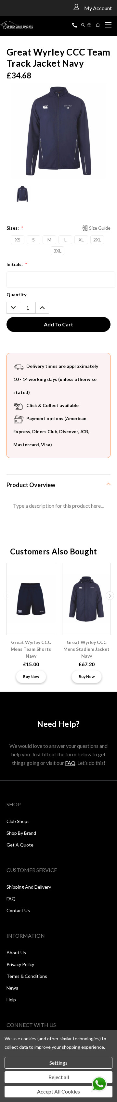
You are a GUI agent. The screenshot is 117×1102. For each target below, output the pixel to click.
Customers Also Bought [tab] (53, 551)
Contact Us (18, 910)
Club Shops (18, 821)
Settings (58, 1063)
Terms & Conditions (26, 976)
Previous (7, 595)
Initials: (16, 264)
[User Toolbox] (76, 6)
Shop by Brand (21, 833)
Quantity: (17, 294)
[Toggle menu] (108, 24)
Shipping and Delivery (28, 887)
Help (11, 999)
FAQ (70, 763)
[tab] (58, 484)
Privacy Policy (20, 964)
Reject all (58, 1077)
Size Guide (99, 228)
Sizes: (14, 228)
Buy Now (31, 676)
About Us (16, 952)
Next (110, 595)
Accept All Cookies (58, 1091)
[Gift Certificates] (89, 25)
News (12, 988)
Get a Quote (19, 844)
